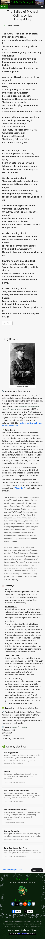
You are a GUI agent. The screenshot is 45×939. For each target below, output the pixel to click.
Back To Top (37, 870)
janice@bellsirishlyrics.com (22, 882)
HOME (4, 6)
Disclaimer (25, 930)
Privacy (34, 930)
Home (10, 930)
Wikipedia (19, 488)
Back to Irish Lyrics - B (12, 869)
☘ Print (7, 323)
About (17, 930)
